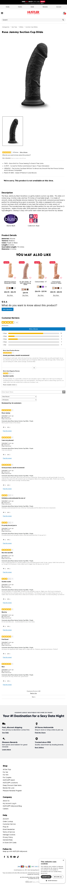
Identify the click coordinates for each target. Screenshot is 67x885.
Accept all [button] (46, 876)
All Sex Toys (7, 769)
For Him (5, 775)
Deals (32, 7)
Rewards (45, 7)
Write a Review (23, 152)
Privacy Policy (8, 837)
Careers (5, 809)
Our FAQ (5, 732)
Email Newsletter (9, 829)
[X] (7, 857)
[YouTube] (14, 857)
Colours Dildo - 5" (41, 282)
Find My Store (40, 732)
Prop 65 (5, 827)
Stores (7, 7)
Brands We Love (8, 788)
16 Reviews (15, 152)
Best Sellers (39, 747)
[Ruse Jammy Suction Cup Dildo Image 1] (33, 74)
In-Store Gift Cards (9, 842)
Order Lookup (8, 821)
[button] (2, 12)
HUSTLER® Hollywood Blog (12, 806)
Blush (13, 226)
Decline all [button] (58, 876)
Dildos (21, 27)
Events (20, 7)
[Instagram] (11, 857)
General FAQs (8, 840)
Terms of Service (9, 832)
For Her (5, 772)
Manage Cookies (9, 835)
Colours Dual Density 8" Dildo (56, 282)
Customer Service (9, 824)
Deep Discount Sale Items (12, 785)
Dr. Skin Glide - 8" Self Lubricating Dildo (25, 283)
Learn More (6, 749)
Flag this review (7, 431)
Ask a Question (6, 158)
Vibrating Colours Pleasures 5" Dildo (10, 282)
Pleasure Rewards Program (12, 791)
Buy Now (10, 295)
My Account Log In (9, 803)
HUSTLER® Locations (10, 783)
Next (34, 697)
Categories (5, 27)
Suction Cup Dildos (32, 27)
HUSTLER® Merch (9, 780)
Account (58, 7)
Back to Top (33, 693)
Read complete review (9, 384)
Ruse (37, 226)
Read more (44, 873)
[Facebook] (4, 857)
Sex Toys (14, 27)
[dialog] (52, 871)
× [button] (63, 860)
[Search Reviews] (63, 391)
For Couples (7, 777)
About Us (6, 801)
